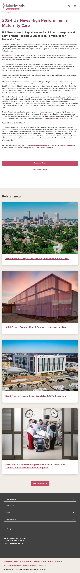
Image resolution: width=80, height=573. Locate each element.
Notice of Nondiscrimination (44, 561)
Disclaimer (58, 561)
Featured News (40, 163)
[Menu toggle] (75, 6)
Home (8, 13)
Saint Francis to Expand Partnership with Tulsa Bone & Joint (37, 258)
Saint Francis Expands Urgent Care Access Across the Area (36, 327)
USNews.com (7, 138)
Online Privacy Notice (11, 561)
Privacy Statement (26, 561)
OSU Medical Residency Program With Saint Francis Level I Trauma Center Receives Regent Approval (35, 466)
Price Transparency (29, 565)
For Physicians (10, 506)
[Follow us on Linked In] (11, 529)
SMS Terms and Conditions (13, 565)
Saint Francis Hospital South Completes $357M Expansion (35, 396)
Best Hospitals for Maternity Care (15, 56)
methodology (42, 112)
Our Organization (11, 499)
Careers (8, 512)
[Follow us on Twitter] (7, 529)
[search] (69, 6)
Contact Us (42, 565)
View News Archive (40, 170)
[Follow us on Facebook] (4, 529)
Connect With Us (11, 519)
